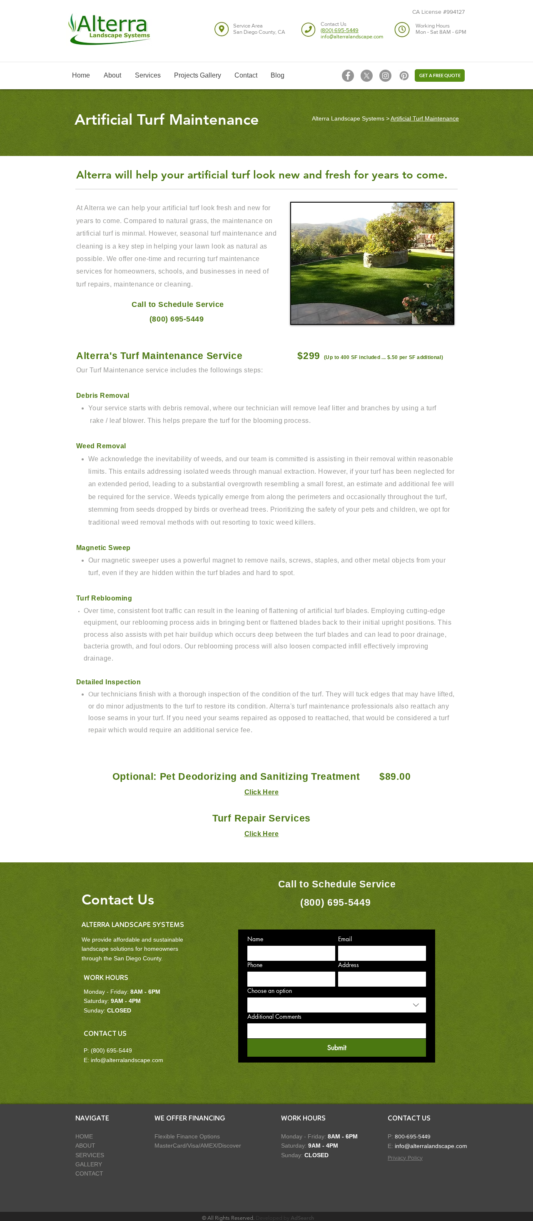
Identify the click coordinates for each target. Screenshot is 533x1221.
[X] (367, 76)
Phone (254, 964)
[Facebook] (348, 76)
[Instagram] (385, 76)
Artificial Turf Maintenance (425, 118)
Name (255, 938)
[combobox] (336, 1004)
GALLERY (88, 1164)
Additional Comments (274, 1016)
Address (348, 964)
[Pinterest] (404, 76)
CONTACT (89, 1173)
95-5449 (420, 1136)
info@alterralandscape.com (127, 1060)
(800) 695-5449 (111, 1050)
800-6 (402, 1136)
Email (345, 938)
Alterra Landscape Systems (348, 118)
